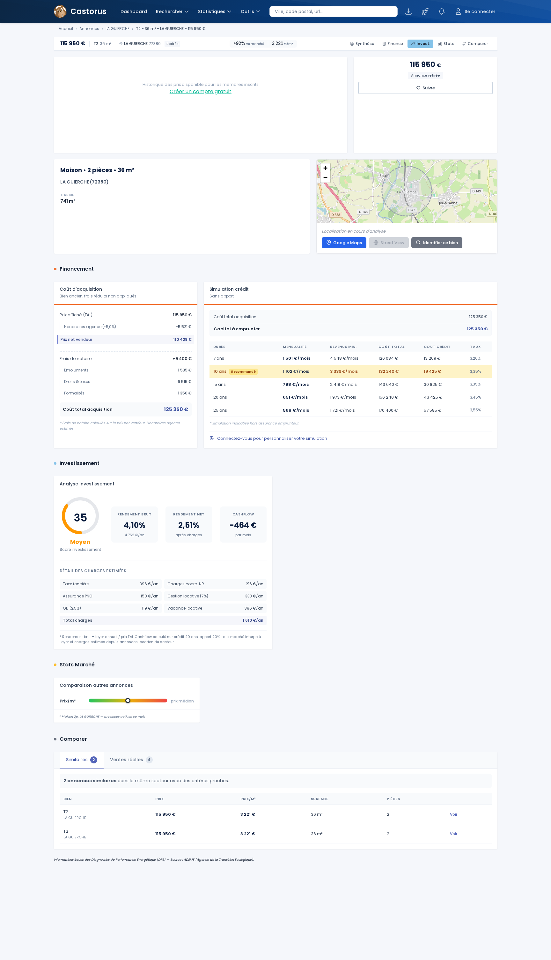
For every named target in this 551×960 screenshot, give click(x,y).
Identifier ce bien (440, 243)
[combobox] (333, 11)
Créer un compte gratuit (200, 91)
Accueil (66, 28)
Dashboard (134, 11)
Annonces (89, 28)
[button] (325, 168)
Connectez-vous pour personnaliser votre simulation (272, 438)
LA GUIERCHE (117, 28)
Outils (247, 11)
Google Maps (347, 243)
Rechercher (169, 11)
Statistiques (211, 11)
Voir (453, 814)
